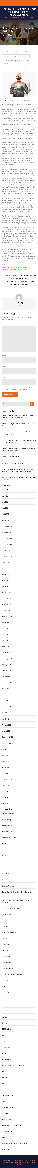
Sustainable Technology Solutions (13, 1125)
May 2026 (5, 508)
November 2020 (7, 743)
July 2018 (5, 791)
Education (25, 267)
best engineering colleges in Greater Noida (16, 62)
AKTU (4, 844)
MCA (3, 1083)
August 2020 (6, 761)
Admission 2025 (7, 826)
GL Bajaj (5, 100)
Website (5, 377)
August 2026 (6, 490)
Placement (23, 269)
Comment (6, 324)
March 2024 (6, 653)
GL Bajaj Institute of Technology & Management (20, 12)
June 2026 (5, 502)
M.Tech (14, 269)
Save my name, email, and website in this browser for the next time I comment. (17, 388)
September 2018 (7, 779)
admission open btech (9, 838)
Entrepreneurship (7, 969)
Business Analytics (8, 886)
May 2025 (5, 574)
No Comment (27, 100)
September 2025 (7, 556)
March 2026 (6, 520)
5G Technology (7, 820)
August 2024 (6, 622)
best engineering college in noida (15, 56)
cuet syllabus (6, 926)
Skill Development (8, 1107)
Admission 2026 (7, 832)
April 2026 (5, 514)
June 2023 (5, 701)
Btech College (14, 267)
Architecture (6, 856)
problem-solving (7, 1095)
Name (4, 355)
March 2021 (6, 719)
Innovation (5, 1011)
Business (5, 880)
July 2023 (5, 695)
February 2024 (7, 659)
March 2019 (6, 767)
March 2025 (6, 586)
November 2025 (7, 544)
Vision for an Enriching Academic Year (14, 1143)
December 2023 (7, 671)
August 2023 (6, 689)
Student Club (6, 1119)
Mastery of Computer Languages (13, 1065)
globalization (6, 999)
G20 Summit (6, 987)
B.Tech (5, 267)
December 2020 (7, 737)
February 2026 (7, 526)
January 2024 (6, 665)
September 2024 (7, 616)
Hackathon (5, 1005)
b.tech (5, 52)
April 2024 (5, 647)
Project (4, 1101)
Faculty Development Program (12, 975)
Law (3, 1041)
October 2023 (6, 677)
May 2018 (5, 803)
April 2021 (5, 713)
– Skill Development (8, 814)
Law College (6, 1047)
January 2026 (6, 532)
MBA (3, 1071)
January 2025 (6, 592)
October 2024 (6, 610)
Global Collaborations (9, 993)
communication (7, 914)
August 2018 (6, 785)
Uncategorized (7, 1131)
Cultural (4, 939)
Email (4, 366)
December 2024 (7, 598)
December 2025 (7, 538)
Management (6, 1059)
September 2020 (7, 755)
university (5, 1137)
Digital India (6, 945)
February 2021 (6, 725)
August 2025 (6, 562)
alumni (4, 850)
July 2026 (5, 496)
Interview (5, 1017)
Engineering (6, 269)
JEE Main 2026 (6, 1029)
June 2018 (5, 797)
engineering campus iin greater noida (17, 68)
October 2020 (6, 749)
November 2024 (7, 604)
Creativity (5, 920)
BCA (3, 868)
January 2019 (6, 773)
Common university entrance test (13, 908)
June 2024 (5, 635)
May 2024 (5, 641)
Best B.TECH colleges (20, 52)
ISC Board (5, 1023)
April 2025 (5, 580)
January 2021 (6, 731)
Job (3, 1035)
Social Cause (6, 1113)
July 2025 (5, 568)
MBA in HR (5, 1077)
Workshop (5, 1149)
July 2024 (5, 628)
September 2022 (7, 707)
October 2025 (6, 550)
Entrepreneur (6, 963)
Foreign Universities (8, 981)
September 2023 (7, 683)
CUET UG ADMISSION (9, 933)
